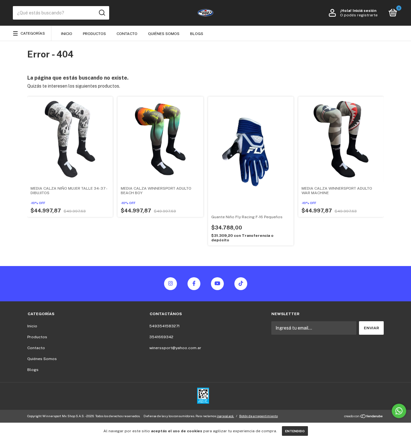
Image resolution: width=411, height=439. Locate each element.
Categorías (33, 33)
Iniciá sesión (364, 10)
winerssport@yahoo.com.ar (175, 348)
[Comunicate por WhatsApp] (399, 411)
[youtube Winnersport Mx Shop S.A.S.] (217, 283)
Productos (94, 33)
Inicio (66, 33)
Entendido (295, 431)
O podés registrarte (359, 15)
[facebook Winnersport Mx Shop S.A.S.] (194, 283)
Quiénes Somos (163, 33)
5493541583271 (164, 326)
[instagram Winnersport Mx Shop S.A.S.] (170, 283)
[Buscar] (101, 13)
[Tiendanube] (364, 416)
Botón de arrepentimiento (258, 416)
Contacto (127, 33)
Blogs (196, 33)
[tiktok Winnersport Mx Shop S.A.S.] (240, 283)
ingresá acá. (225, 416)
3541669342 (161, 337)
